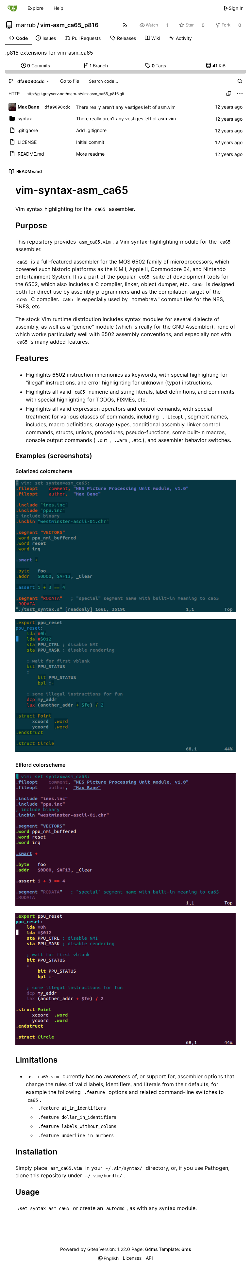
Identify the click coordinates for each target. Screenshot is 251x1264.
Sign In (236, 8)
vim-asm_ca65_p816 (69, 25)
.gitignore (28, 130)
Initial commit (90, 142)
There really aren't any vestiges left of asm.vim (126, 107)
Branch (99, 65)
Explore (35, 8)
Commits (38, 65)
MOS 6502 (132, 261)
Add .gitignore (91, 130)
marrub (26, 25)
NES (217, 299)
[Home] (12, 8)
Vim (124, 241)
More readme (90, 154)
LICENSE (27, 142)
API (149, 1258)
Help (58, 8)
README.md (31, 154)
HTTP (14, 93)
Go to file (69, 81)
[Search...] (240, 81)
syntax (25, 118)
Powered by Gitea (79, 1249)
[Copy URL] (228, 93)
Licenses (132, 1258)
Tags (159, 65)
